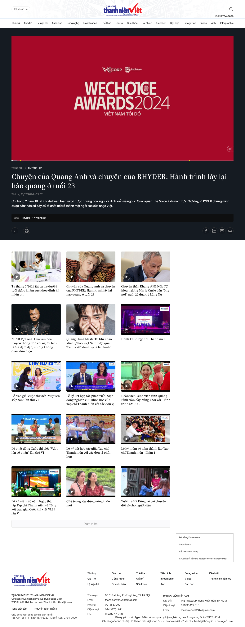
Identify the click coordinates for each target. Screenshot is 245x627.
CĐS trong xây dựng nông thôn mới (88, 503)
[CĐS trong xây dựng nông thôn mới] (91, 481)
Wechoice (40, 218)
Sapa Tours (185, 544)
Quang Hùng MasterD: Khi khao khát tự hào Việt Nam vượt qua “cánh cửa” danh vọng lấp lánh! (89, 343)
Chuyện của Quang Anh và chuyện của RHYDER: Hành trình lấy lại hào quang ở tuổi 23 (90, 290)
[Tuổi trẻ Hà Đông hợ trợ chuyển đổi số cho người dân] (145, 481)
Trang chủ (17, 168)
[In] (26, 230)
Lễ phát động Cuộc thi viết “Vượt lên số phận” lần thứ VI (34, 451)
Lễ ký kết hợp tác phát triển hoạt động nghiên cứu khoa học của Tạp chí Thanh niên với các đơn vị (90, 400)
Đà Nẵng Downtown (189, 537)
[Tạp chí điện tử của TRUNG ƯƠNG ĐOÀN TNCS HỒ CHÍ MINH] (122, 9)
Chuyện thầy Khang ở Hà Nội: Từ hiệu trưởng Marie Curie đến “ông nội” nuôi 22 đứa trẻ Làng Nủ (145, 290)
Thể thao (106, 23)
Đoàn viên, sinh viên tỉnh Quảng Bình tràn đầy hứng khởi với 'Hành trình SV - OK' (145, 400)
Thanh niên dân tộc (220, 578)
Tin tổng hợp (35, 168)
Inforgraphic (227, 23)
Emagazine (190, 23)
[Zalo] (214, 230)
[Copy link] (230, 230)
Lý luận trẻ (42, 23)
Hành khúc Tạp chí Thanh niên (143, 339)
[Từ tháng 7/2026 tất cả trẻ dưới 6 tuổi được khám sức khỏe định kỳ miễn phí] (36, 266)
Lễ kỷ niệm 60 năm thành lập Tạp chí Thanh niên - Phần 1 (144, 451)
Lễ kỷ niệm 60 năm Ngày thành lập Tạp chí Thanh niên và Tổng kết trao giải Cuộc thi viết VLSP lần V (33, 507)
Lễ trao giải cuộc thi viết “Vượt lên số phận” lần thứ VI (35, 398)
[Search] (231, 9)
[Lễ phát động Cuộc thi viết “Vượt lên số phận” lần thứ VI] (36, 429)
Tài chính (147, 23)
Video (203, 23)
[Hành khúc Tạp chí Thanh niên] (145, 319)
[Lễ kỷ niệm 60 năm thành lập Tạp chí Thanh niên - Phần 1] (145, 429)
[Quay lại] (16, 230)
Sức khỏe (132, 23)
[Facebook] (206, 230)
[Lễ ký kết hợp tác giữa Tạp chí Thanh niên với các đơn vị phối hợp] (91, 429)
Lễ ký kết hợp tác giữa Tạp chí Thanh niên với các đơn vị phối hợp (88, 453)
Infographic (166, 578)
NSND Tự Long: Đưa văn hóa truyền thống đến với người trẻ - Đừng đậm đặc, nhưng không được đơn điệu (34, 345)
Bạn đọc (174, 23)
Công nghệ (73, 23)
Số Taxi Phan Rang (188, 551)
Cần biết (161, 23)
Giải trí (119, 23)
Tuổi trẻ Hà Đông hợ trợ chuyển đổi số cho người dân (143, 503)
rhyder (26, 218)
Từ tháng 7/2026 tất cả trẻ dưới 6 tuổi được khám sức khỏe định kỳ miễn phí (35, 290)
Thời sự (15, 23)
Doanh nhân (90, 23)
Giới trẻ (28, 23)
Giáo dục (57, 23)
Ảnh (213, 23)
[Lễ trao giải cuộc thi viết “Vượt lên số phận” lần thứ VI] (36, 376)
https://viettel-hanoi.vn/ (211, 558)
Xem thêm (90, 524)
